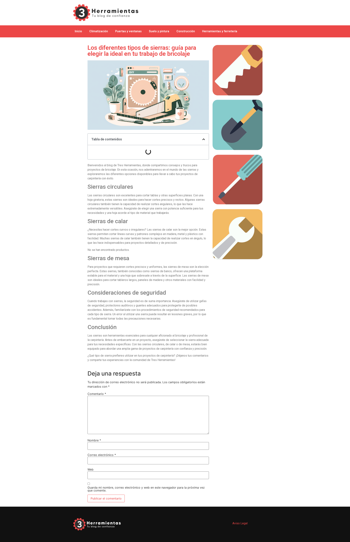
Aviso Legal (240, 523)
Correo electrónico (102, 454)
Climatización (98, 31)
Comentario (97, 393)
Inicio (78, 31)
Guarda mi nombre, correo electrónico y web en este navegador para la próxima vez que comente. (146, 489)
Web (91, 469)
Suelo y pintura (159, 31)
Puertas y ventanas (128, 31)
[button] (203, 139)
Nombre (94, 440)
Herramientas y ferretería (219, 31)
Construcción (185, 31)
